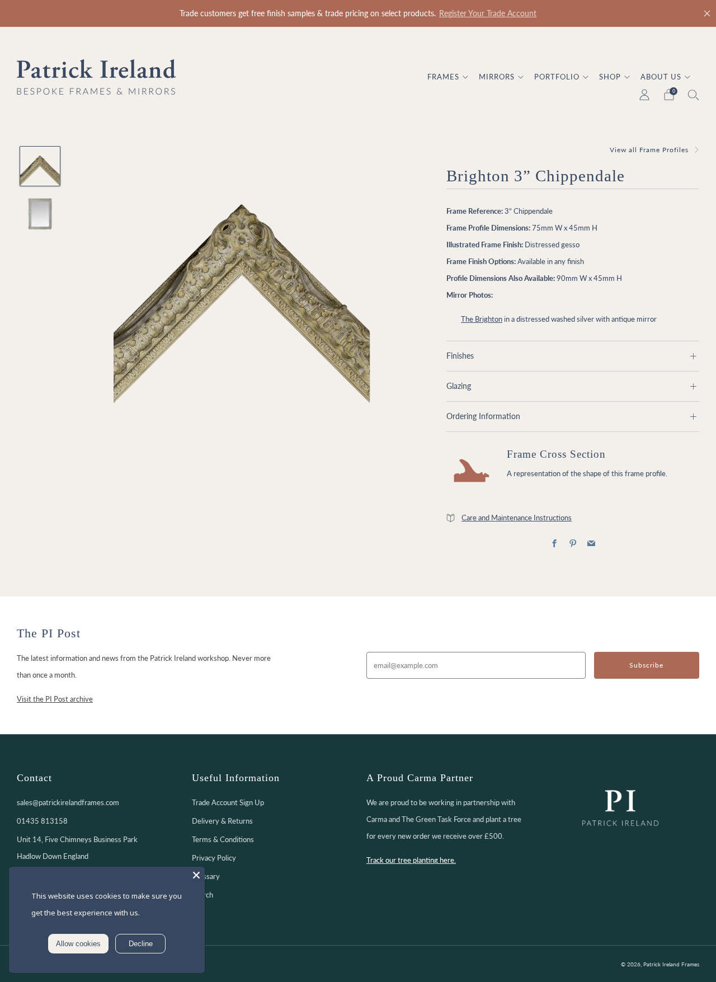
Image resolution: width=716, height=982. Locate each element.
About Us (660, 76)
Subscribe (646, 665)
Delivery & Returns (222, 820)
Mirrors (497, 76)
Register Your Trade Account (487, 13)
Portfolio (557, 76)
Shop (610, 76)
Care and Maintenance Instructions (516, 517)
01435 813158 (42, 820)
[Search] (693, 94)
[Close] (707, 13)
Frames (443, 76)
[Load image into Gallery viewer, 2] (40, 214)
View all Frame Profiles (649, 149)
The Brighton (481, 318)
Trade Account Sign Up (228, 802)
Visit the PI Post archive (55, 698)
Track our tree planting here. (411, 860)
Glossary (206, 876)
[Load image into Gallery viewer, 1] (40, 166)
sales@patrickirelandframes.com (68, 802)
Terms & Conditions (223, 839)
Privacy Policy (214, 857)
